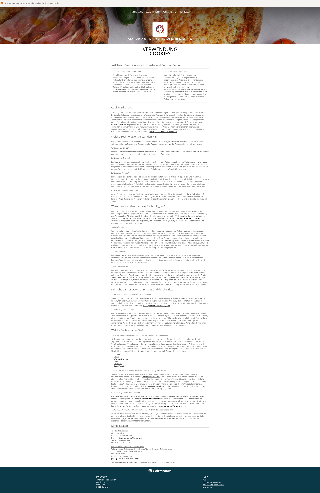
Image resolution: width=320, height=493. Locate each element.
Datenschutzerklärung (120, 124)
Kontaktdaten (170, 12)
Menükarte (137, 12)
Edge (116, 361)
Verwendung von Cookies (213, 484)
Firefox (116, 356)
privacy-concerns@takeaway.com (163, 131)
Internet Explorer (121, 359)
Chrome (117, 354)
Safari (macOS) (120, 366)
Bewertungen (153, 12)
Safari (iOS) (118, 363)
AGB (204, 480)
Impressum (185, 12)
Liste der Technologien (190, 218)
